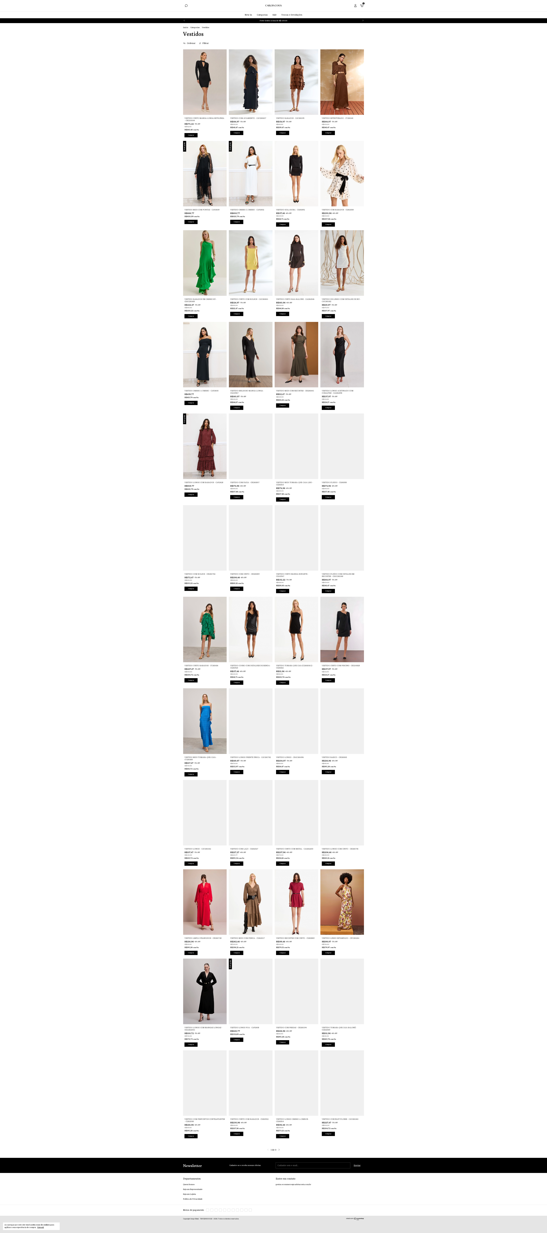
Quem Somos (189, 1185)
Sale (274, 15)
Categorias (262, 15)
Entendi (40, 1227)
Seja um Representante (192, 1189)
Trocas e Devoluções (291, 15)
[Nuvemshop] (355, 1219)
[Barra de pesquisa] (186, 6)
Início (185, 28)
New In (248, 15)
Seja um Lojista (189, 1194)
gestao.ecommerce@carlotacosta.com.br (293, 1185)
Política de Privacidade (192, 1199)
